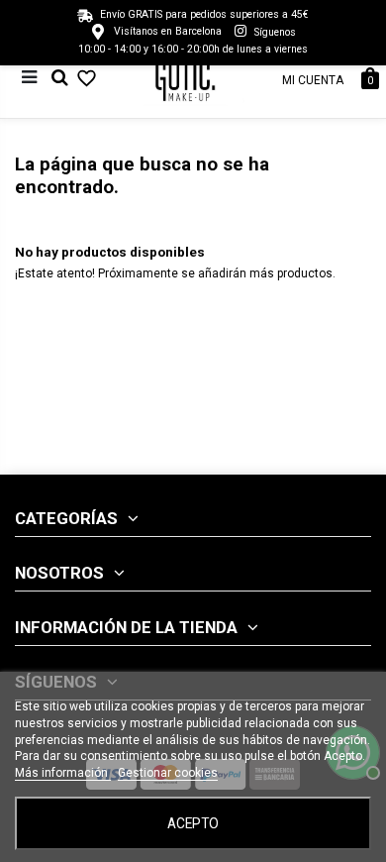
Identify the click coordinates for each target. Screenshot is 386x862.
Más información (63, 773)
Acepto (193, 823)
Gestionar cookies (168, 773)
